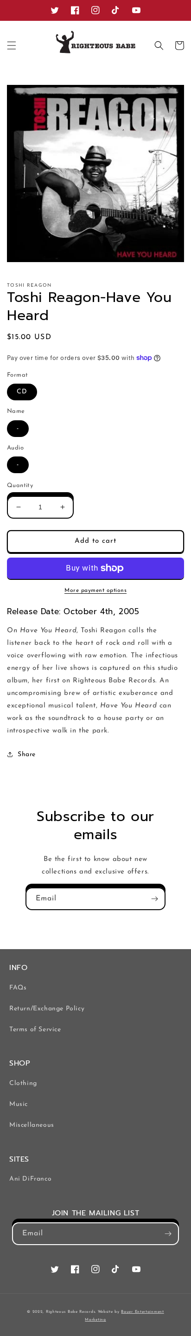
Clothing (23, 1083)
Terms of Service (35, 1029)
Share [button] (27, 754)
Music (18, 1104)
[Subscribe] (154, 898)
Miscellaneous (31, 1125)
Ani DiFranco (30, 1178)
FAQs (17, 987)
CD (22, 391)
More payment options (95, 590)
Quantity (20, 485)
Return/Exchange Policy (46, 1008)
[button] (11, 45)
